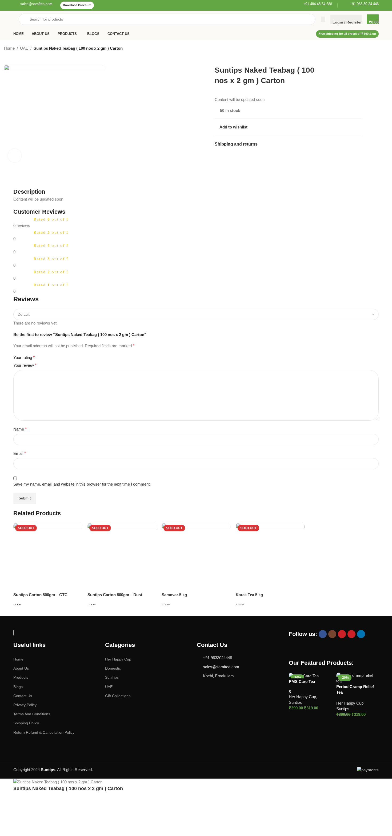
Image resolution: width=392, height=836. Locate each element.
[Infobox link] (32, 5)
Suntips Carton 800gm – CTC (40, 594)
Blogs (18, 686)
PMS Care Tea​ (302, 681)
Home (9, 48)
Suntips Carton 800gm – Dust (114, 594)
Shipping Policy (26, 723)
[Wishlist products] (323, 19)
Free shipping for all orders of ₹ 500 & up (347, 33)
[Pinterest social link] (351, 634)
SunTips (112, 677)
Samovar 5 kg (174, 594)
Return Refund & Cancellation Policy (43, 732)
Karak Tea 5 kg (249, 594)
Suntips (295, 702)
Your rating (24, 357)
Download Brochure (77, 5)
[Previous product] (348, 49)
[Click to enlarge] (14, 155)
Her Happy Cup (118, 659)
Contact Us (22, 696)
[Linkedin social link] (361, 634)
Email (19, 453)
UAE (24, 48)
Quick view (327, 715)
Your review (25, 365)
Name (20, 429)
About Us (21, 668)
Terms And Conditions (31, 714)
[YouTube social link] (342, 634)
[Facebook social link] (323, 634)
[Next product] (358, 49)
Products (20, 677)
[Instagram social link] (332, 634)
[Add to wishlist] (75, 529)
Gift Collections (117, 696)
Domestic (113, 668)
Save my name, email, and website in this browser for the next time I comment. (82, 484)
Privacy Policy (25, 705)
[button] (305, 715)
